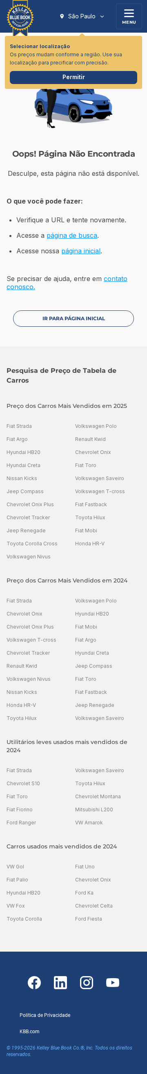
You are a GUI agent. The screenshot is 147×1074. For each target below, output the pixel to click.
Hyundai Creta (23, 465)
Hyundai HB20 (23, 452)
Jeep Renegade (26, 530)
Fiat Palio (17, 880)
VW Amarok (89, 822)
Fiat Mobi (86, 530)
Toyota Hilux (90, 517)
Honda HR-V (90, 543)
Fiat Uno (85, 867)
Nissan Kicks (22, 478)
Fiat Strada (19, 426)
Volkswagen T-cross (100, 491)
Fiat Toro (85, 465)
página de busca (72, 235)
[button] (82, 16)
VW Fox (16, 906)
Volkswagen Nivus (29, 557)
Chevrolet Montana (98, 796)
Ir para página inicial (73, 318)
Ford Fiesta (88, 919)
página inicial (80, 251)
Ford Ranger (21, 822)
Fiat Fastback (91, 504)
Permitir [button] (73, 76)
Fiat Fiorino (20, 809)
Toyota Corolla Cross (32, 543)
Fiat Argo (17, 439)
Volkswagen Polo (96, 426)
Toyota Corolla (24, 919)
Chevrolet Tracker (28, 517)
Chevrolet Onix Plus (30, 504)
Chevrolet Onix (93, 452)
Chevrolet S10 (23, 783)
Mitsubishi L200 (94, 809)
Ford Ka (84, 893)
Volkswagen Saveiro (99, 478)
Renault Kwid (90, 439)
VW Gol (15, 867)
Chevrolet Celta (94, 906)
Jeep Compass (25, 491)
